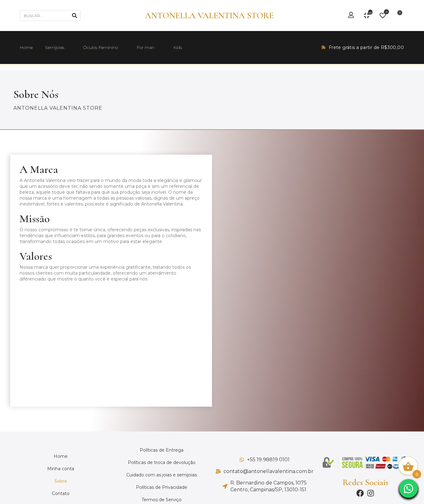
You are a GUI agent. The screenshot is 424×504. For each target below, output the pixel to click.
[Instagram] (370, 493)
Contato (61, 493)
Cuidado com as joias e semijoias (161, 475)
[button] (408, 488)
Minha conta (60, 468)
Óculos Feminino (100, 47)
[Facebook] (360, 493)
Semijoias (54, 47)
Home (26, 47)
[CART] (397, 15)
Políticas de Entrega (161, 450)
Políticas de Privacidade (161, 487)
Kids (177, 47)
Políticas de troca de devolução (162, 462)
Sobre (60, 481)
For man (146, 47)
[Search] (74, 15)
